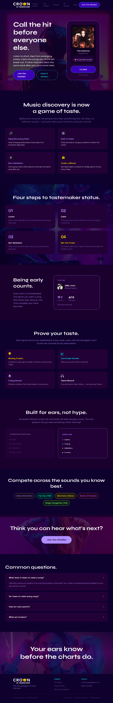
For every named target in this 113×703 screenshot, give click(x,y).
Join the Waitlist (89, 5)
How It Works (35, 5)
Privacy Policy (59, 686)
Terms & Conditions (61, 689)
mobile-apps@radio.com (90, 682)
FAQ (75, 5)
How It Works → (45, 75)
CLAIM (83, 69)
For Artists (46, 5)
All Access (66, 5)
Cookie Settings (95, 697)
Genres (56, 5)
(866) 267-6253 (86, 686)
